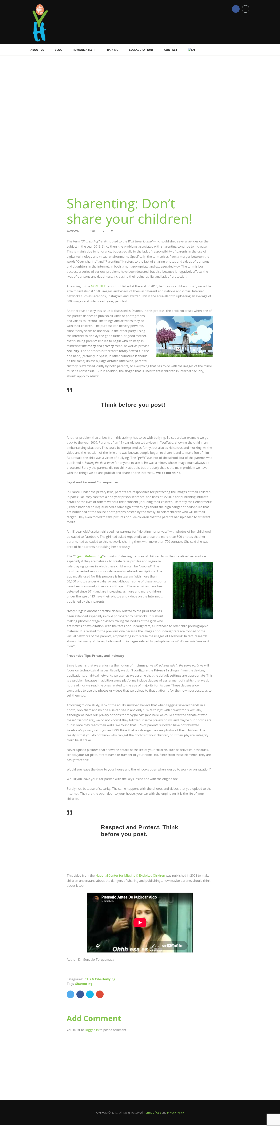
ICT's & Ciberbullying (99, 979)
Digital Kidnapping (88, 556)
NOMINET (98, 286)
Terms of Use (152, 1112)
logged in (92, 1030)
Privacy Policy (175, 1112)
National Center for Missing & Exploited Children (130, 875)
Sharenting (83, 984)
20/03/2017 (73, 230)
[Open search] (248, 49)
